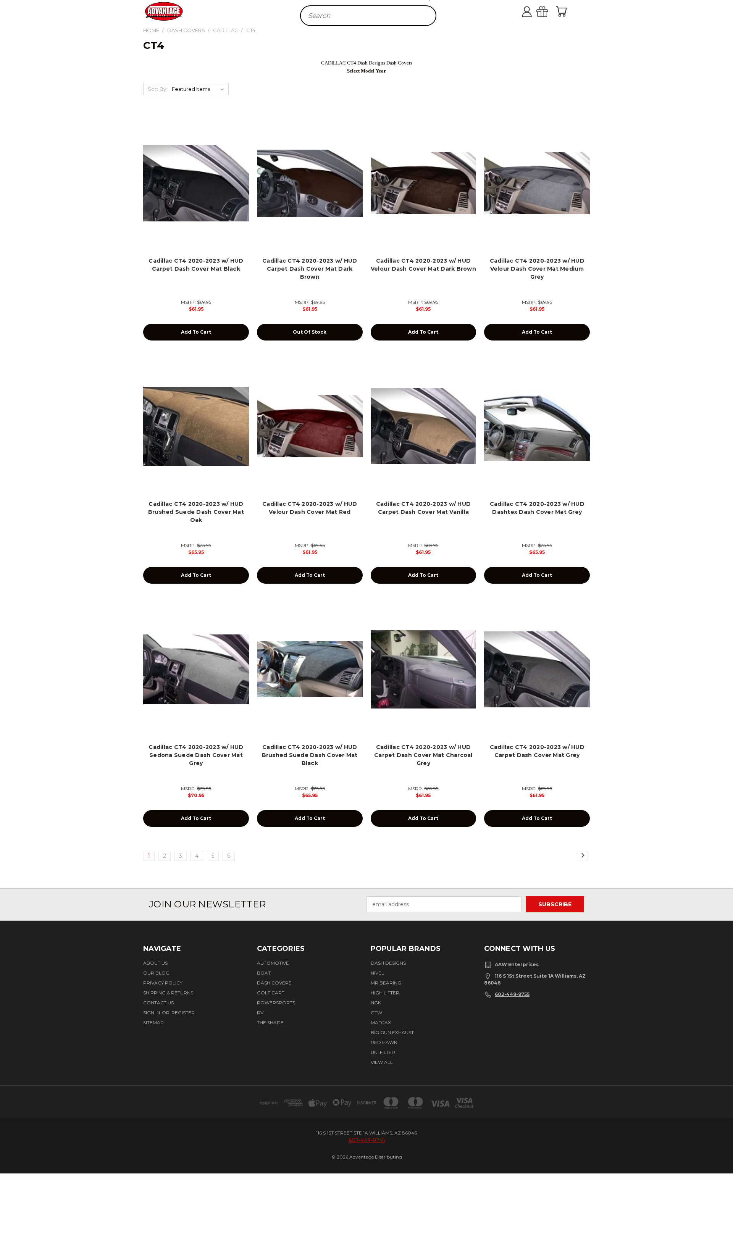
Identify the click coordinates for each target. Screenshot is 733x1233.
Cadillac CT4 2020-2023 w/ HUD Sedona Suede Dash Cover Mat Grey (196, 755)
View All (382, 1062)
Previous (722, 1203)
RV (260, 1012)
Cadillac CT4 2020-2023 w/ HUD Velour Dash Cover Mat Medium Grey (537, 268)
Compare (193, 189)
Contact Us (158, 1002)
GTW (376, 1012)
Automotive (273, 963)
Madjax (381, 1022)
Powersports (276, 1002)
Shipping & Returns (168, 993)
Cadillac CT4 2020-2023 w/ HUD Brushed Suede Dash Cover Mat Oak (196, 511)
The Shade (270, 1022)
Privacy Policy (162, 983)
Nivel (377, 973)
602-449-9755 (512, 994)
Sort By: (157, 89)
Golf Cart (270, 993)
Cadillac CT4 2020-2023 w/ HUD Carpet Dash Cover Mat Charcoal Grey (423, 755)
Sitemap (153, 1022)
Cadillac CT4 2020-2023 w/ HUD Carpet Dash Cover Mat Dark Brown (309, 268)
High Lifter (385, 993)
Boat (264, 973)
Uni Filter (383, 1052)
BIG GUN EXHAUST (392, 1032)
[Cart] (563, 11)
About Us (155, 963)
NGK (376, 1002)
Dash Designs (388, 963)
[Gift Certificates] (550, 11)
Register (183, 1012)
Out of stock (309, 332)
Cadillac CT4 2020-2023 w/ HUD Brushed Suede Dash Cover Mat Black (310, 755)
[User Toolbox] (534, 11)
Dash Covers (274, 983)
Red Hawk (384, 1042)
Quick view (196, 175)
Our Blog (156, 973)
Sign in (152, 1012)
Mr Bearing (386, 983)
